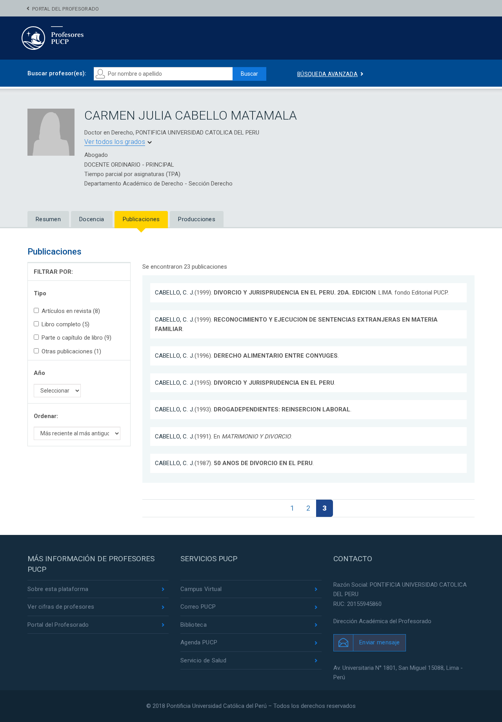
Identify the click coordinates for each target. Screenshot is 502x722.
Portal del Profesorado (65, 9)
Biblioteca (193, 624)
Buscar (249, 74)
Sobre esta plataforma (57, 589)
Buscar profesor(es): (56, 73)
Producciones (196, 219)
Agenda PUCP (198, 642)
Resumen (48, 219)
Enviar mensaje (379, 642)
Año (39, 372)
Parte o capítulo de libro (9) (76, 337)
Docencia (91, 219)
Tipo (40, 293)
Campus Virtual (201, 589)
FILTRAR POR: (53, 271)
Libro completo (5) (65, 324)
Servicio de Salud (203, 660)
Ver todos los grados (114, 141)
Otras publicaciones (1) (71, 351)
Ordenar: (46, 416)
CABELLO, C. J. (175, 292)
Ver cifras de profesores (60, 606)
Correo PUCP (198, 606)
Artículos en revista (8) (71, 311)
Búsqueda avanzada (327, 74)
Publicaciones (141, 219)
